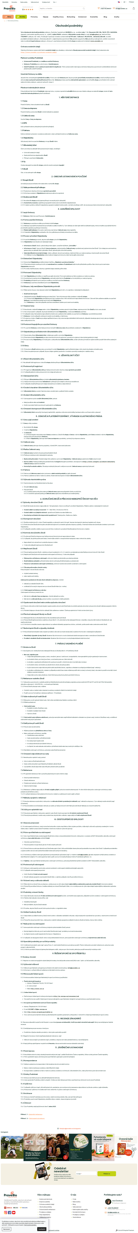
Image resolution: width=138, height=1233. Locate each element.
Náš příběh (5, 2)
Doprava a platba (44, 1202)
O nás (74, 1199)
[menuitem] (8, 17)
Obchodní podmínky (30, 1225)
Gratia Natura (77, 1217)
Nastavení (6, 1229)
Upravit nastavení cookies (51, 1230)
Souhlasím (41, 1229)
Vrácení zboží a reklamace (47, 1209)
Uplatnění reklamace (35, 1114)
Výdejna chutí (46, 2)
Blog (74, 1204)
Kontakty (14, 2)
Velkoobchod (35, 2)
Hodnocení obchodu (45, 1199)
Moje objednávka (44, 1214)
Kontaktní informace (79, 1212)
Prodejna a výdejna (45, 1212)
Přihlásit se (107, 1173)
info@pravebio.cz (121, 8)
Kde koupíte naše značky (80, 1209)
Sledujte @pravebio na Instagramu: (70, 1128)
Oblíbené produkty (45, 1217)
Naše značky (23, 2)
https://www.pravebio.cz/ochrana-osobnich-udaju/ (39, 52)
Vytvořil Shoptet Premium (126, 1230)
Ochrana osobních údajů (46, 1204)
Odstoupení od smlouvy (37, 1118)
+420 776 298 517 (105, 8)
